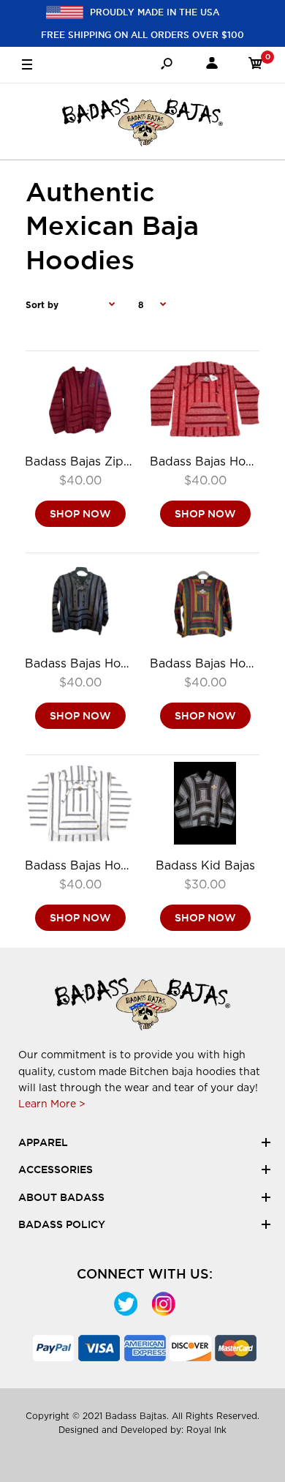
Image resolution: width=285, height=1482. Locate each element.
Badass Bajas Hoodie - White (108, 865)
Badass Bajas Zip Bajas (91, 461)
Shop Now (80, 514)
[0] (255, 65)
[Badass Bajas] (142, 121)
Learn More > (52, 1103)
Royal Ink (206, 1429)
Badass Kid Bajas (205, 865)
